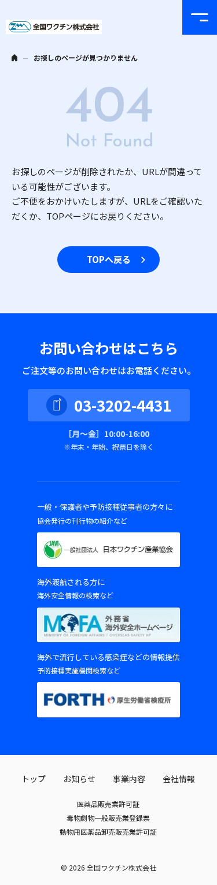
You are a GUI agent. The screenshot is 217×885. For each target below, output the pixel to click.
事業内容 (129, 778)
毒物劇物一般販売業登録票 (108, 818)
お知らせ (79, 778)
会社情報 (179, 778)
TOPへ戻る (109, 259)
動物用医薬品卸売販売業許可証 (108, 831)
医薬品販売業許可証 (108, 804)
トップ (33, 778)
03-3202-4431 (122, 405)
